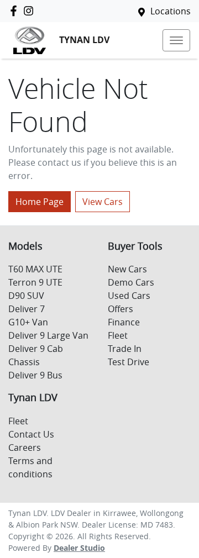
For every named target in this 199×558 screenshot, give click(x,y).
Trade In (125, 349)
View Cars (102, 202)
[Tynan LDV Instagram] (30, 11)
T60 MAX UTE (35, 269)
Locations (170, 11)
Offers (120, 309)
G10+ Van (28, 322)
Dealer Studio (79, 548)
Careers (24, 447)
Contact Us (31, 434)
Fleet (118, 335)
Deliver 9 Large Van (48, 335)
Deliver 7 (26, 309)
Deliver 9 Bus (35, 375)
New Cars (127, 269)
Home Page (39, 202)
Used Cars (129, 295)
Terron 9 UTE (35, 282)
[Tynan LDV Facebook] (15, 11)
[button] (176, 40)
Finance (124, 322)
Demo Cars (131, 282)
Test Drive (128, 362)
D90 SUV (26, 295)
